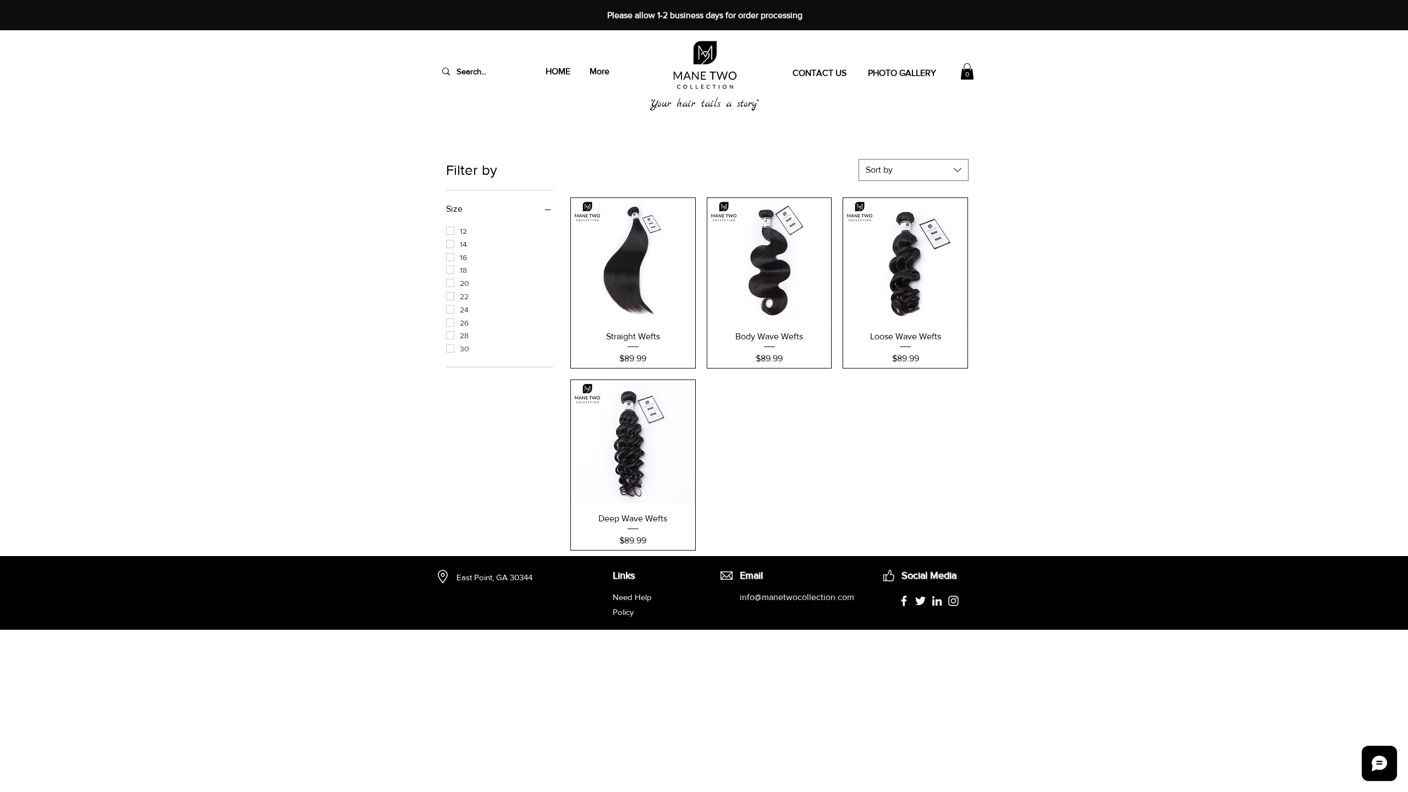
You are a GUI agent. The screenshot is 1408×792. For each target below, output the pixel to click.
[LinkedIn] (937, 601)
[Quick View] (633, 260)
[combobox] (914, 170)
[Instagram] (953, 601)
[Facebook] (904, 601)
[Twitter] (920, 601)
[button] (967, 71)
